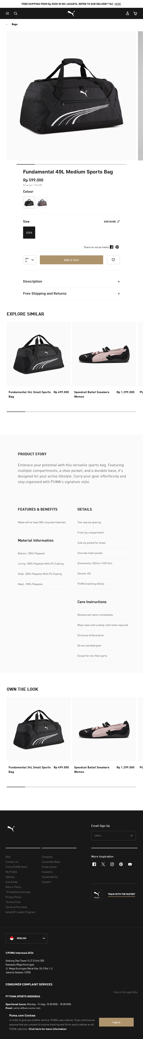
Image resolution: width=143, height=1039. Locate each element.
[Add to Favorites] (113, 259)
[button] (8, 13)
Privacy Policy (13, 896)
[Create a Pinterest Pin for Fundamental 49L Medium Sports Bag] (117, 247)
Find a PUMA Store (16, 866)
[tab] (26, 164)
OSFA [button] (29, 232)
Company (47, 856)
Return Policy (13, 886)
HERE (118, 3)
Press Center (49, 866)
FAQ (8, 856)
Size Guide (110, 221)
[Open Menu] (8, 13)
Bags (15, 24)
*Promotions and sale (18, 891)
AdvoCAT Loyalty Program (20, 912)
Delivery (10, 876)
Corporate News (51, 861)
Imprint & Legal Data (125, 992)
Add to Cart (71, 260)
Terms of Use (13, 901)
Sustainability (50, 876)
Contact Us (12, 861)
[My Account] (127, 13)
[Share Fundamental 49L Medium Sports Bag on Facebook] (111, 247)
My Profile (11, 871)
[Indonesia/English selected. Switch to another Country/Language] (26, 938)
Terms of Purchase (16, 907)
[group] (39, 361)
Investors (47, 871)
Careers (46, 881)
